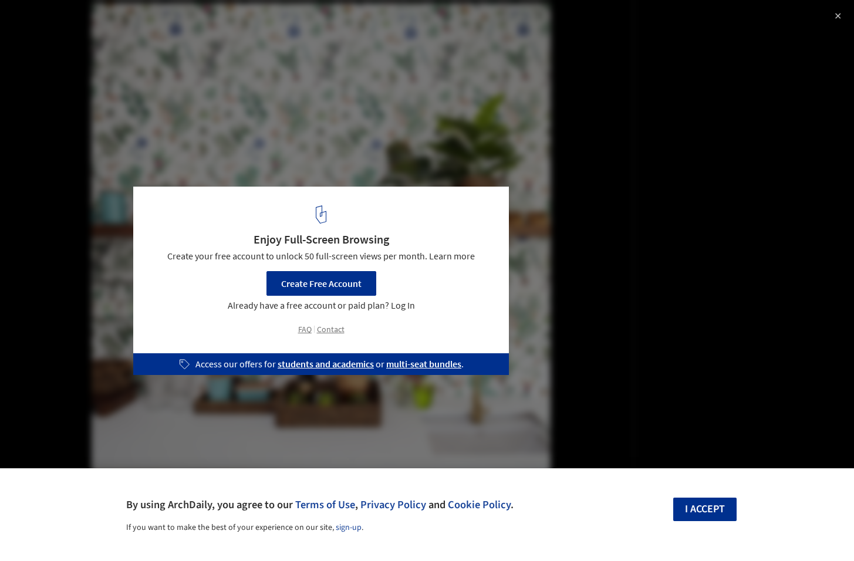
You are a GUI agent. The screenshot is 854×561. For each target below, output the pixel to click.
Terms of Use (325, 504)
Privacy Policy (393, 504)
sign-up (349, 527)
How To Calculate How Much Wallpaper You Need (158, 21)
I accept (705, 509)
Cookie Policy (479, 504)
